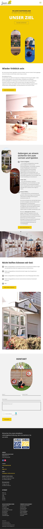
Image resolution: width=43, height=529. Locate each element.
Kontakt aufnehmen (21, 22)
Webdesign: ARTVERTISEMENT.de (8, 526)
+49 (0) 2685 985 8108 (6, 465)
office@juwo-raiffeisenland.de (8, 473)
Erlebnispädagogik (23, 514)
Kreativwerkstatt (23, 508)
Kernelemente (5, 511)
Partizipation (4, 512)
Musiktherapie (23, 507)
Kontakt (3, 498)
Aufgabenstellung (5, 505)
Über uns (4, 492)
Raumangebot (5, 514)
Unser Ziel (4, 494)
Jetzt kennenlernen (9, 90)
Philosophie (4, 507)
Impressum (4, 520)
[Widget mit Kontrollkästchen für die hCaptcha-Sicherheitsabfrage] (10, 414)
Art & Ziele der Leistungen (7, 509)
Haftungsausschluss (6, 522)
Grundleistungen (5, 508)
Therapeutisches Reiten (24, 505)
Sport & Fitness (23, 509)
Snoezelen (22, 515)
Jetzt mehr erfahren (9, 287)
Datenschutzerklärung (6, 523)
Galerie (3, 497)
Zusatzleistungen (5, 515)
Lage (3, 495)
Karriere (3, 499)
